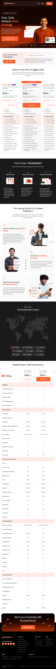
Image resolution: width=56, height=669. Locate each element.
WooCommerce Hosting (23, 643)
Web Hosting (21, 639)
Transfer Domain (21, 649)
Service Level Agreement (16, 656)
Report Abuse (49, 645)
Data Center (37, 656)
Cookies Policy (13, 658)
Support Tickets (49, 643)
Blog (42, 656)
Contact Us (48, 641)
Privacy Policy (5, 658)
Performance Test (39, 645)
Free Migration (38, 643)
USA (44, 3)
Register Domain (21, 647)
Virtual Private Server (23, 645)
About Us (31, 656)
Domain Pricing (21, 651)
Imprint (19, 658)
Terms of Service (6, 656)
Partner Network (38, 641)
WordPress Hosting (22, 641)
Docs (36, 639)
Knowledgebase (49, 639)
